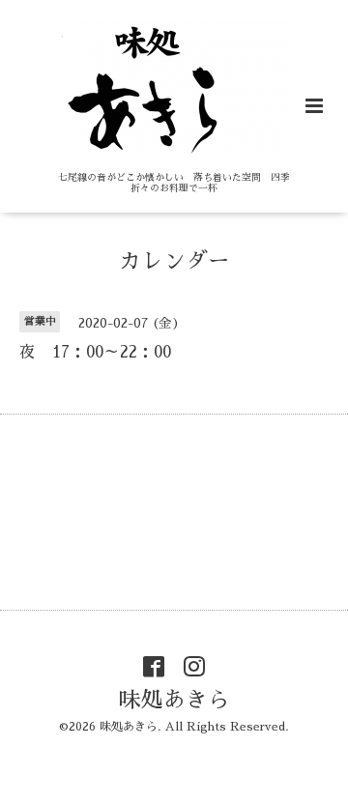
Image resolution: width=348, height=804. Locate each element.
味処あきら (174, 700)
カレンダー (174, 261)
